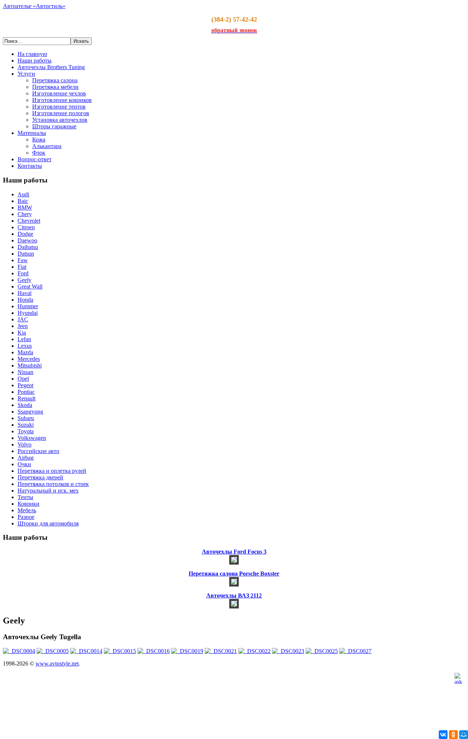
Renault (26, 398)
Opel (23, 379)
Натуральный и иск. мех (48, 490)
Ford (23, 273)
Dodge (25, 234)
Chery (25, 214)
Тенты (25, 497)
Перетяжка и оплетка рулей (52, 471)
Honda (25, 300)
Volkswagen (32, 438)
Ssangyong (30, 411)
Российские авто (38, 451)
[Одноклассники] (453, 734)
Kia (22, 332)
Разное (26, 517)
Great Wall (30, 286)
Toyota (26, 431)
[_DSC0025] (322, 651)
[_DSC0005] (53, 651)
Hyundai (28, 313)
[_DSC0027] (355, 651)
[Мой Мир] (463, 734)
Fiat (22, 267)
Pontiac (26, 392)
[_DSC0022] (254, 651)
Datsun (26, 253)
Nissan (25, 372)
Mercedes (29, 359)
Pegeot (25, 385)
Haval (24, 293)
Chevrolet (29, 221)
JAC (23, 319)
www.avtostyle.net (57, 663)
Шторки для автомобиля (48, 523)
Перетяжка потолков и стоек (53, 484)
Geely (24, 280)
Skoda (25, 405)
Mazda (25, 352)
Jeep (23, 326)
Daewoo (27, 240)
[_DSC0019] (187, 651)
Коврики (28, 504)
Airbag (26, 458)
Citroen (26, 227)
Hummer (28, 306)
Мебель (27, 510)
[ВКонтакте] (443, 734)
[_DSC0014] (86, 651)
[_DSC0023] (288, 651)
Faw (23, 260)
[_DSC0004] (19, 651)
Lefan (24, 339)
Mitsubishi (30, 365)
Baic (23, 201)
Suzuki (26, 425)
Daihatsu (28, 247)
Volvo (24, 444)
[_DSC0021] (221, 651)
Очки (24, 464)
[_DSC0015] (120, 651)
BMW (25, 207)
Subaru (26, 418)
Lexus (25, 346)
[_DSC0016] (153, 651)
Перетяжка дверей (40, 477)
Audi (23, 194)
